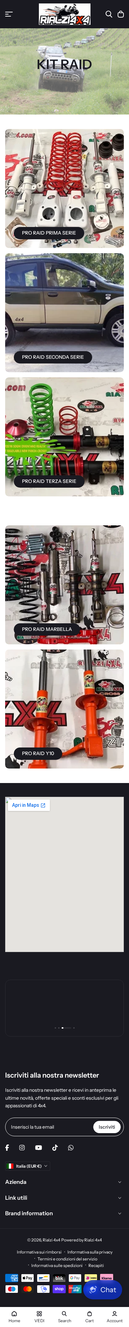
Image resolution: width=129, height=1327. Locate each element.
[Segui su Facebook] (7, 1148)
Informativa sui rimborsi (39, 1252)
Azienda (15, 1181)
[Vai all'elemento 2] (59, 1028)
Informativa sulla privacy (89, 1252)
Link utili (16, 1197)
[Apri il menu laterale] (9, 14)
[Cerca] (109, 14)
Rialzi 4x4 (51, 1239)
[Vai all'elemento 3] (66, 1028)
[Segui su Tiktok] (55, 1148)
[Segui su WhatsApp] (71, 1148)
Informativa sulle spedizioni (57, 1265)
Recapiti (96, 1265)
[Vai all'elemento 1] (55, 1028)
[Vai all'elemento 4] (74, 1028)
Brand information (29, 1213)
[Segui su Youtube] (38, 1148)
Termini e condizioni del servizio (67, 1258)
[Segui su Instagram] (22, 1148)
